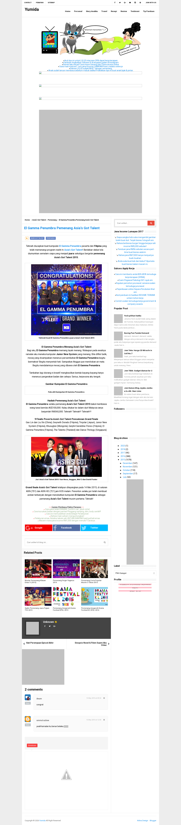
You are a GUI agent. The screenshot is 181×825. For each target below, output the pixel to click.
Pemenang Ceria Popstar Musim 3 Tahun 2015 (91, 581)
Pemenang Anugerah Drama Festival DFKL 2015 (64, 609)
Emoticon (32, 745)
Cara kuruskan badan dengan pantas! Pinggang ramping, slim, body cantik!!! (67, 511)
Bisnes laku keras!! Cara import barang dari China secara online (91, 64)
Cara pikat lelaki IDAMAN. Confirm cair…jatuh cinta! (67, 509)
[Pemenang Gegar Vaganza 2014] (66, 568)
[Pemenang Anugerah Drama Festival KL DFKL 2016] (94, 596)
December (128, 463)
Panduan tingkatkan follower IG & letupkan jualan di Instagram (91, 62)
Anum (39, 698)
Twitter (94, 527)
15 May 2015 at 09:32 (93, 698)
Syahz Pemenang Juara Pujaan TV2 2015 (37, 609)
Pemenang (52, 220)
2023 (123, 446)
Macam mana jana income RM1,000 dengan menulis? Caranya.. (67, 520)
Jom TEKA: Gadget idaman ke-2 (138, 371)
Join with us (151, 3)
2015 (123, 460)
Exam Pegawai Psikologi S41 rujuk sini (136, 280)
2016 (123, 456)
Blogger (153, 820)
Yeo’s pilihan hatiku (132, 316)
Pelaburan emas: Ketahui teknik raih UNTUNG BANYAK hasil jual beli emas (67, 518)
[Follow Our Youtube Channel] (130, 2)
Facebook (66, 527)
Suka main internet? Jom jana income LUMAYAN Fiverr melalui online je (91, 66)
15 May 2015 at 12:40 (93, 720)
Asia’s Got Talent (39, 220)
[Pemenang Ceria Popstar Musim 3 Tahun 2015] (94, 568)
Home (27, 220)
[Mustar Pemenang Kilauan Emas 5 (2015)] (38, 568)
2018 (123, 449)
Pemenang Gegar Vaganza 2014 (63, 581)
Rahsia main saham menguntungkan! (67, 516)
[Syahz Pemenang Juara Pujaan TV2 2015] (38, 596)
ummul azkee (42, 720)
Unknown (48, 621)
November (128, 466)
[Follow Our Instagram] (135, 2)
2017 (123, 453)
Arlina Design (142, 820)
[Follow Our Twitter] (119, 2)
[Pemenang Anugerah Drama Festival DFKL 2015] (66, 596)
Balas (28, 703)
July (125, 477)
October (127, 470)
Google (38, 527)
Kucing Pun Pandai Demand (136, 333)
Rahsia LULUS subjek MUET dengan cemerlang (91, 68)
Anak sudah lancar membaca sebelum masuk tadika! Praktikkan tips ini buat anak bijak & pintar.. (91, 70)
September (128, 473)
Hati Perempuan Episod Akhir (40, 643)
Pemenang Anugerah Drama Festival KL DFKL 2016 (92, 609)
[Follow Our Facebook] (114, 2)
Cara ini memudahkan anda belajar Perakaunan (67, 514)
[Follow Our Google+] (125, 2)
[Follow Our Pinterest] (140, 2)
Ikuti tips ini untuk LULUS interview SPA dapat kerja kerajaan (91, 60)
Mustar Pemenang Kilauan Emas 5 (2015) (35, 581)
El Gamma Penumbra (70, 246)
